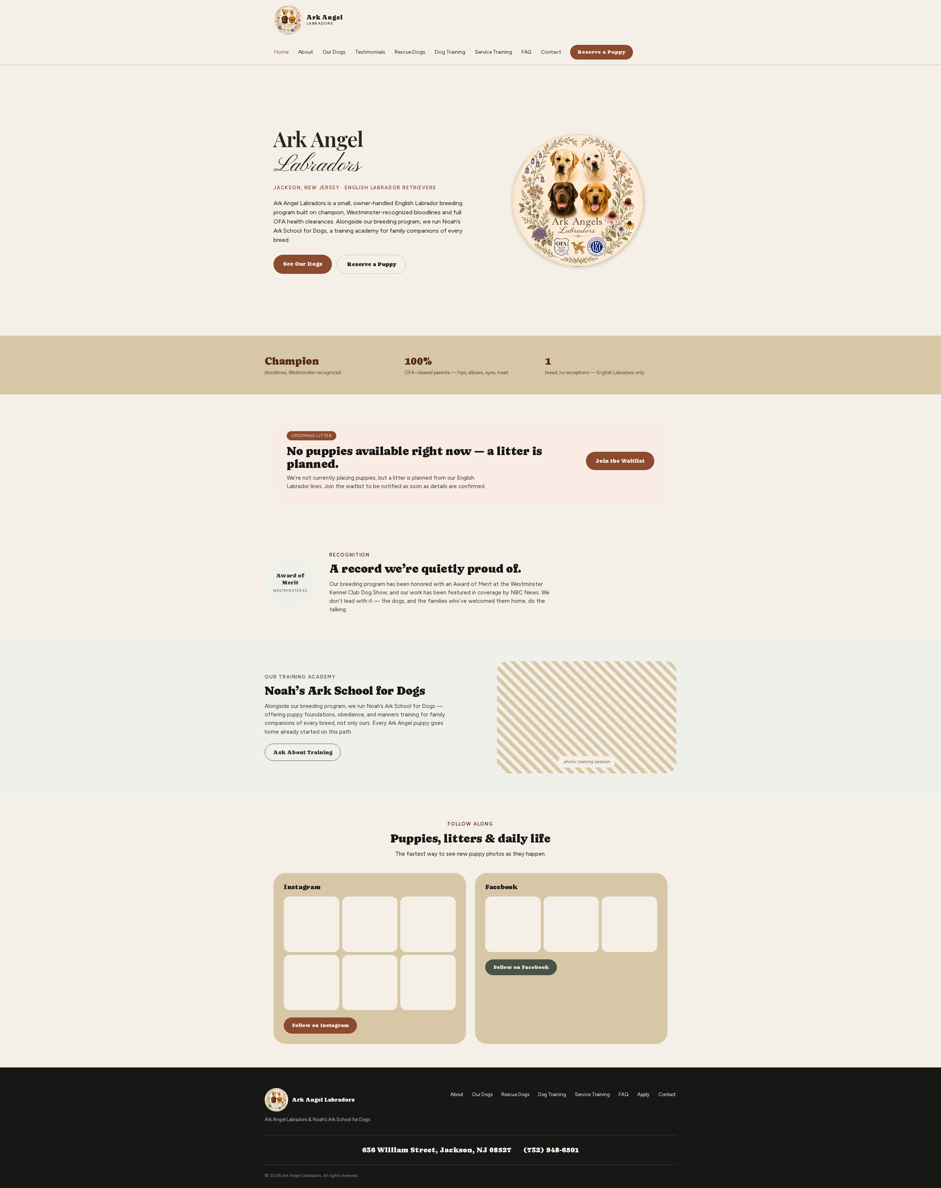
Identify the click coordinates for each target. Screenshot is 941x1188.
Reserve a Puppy (601, 52)
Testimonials (370, 52)
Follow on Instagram (320, 1025)
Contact (551, 52)
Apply (643, 1094)
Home (281, 52)
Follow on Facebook (521, 967)
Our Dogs (334, 52)
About (305, 52)
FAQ (527, 52)
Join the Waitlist (620, 461)
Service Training (493, 52)
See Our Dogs (302, 264)
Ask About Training (302, 752)
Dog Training (450, 52)
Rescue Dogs (410, 52)
